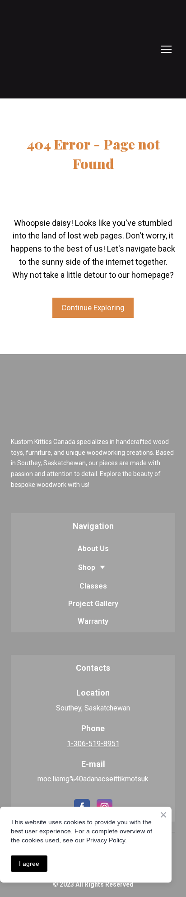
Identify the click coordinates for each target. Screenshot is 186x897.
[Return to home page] (51, 49)
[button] (93, 308)
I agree (29, 863)
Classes (93, 586)
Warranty (93, 621)
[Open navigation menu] (166, 49)
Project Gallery (93, 603)
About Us (93, 548)
